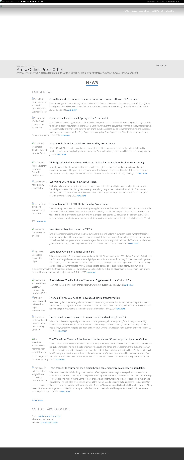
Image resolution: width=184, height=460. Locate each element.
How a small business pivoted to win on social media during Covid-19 (87, 317)
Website (170, 11)
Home (126, 11)
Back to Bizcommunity (170, 2)
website (105, 454)
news (134, 11)
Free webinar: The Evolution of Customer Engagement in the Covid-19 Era (90, 280)
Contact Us (157, 11)
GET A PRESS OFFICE (154, 2)
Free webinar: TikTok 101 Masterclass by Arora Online (79, 204)
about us (144, 11)
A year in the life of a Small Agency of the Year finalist (78, 118)
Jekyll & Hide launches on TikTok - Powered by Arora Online (82, 143)
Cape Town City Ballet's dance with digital (72, 251)
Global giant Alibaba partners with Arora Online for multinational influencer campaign (97, 162)
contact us (95, 454)
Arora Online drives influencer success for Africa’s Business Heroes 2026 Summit (93, 99)
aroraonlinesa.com (49, 422)
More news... (38, 400)
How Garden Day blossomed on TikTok (70, 229)
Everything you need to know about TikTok (73, 181)
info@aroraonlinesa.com (49, 416)
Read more (71, 110)
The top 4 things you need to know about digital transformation (84, 297)
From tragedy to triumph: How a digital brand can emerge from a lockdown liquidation (97, 368)
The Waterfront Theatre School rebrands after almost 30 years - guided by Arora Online (98, 339)
